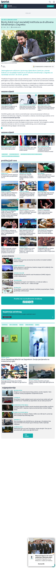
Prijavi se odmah (7, 317)
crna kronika (29, 324)
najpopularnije (9, 388)
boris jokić (4, 154)
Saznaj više (41, 564)
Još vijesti (26, 435)
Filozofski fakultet (14, 154)
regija (21, 324)
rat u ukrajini (13, 324)
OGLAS (28, 13)
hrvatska (4, 324)
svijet (37, 324)
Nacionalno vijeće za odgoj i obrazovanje (31, 154)
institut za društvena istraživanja (10, 156)
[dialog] (41, 552)
